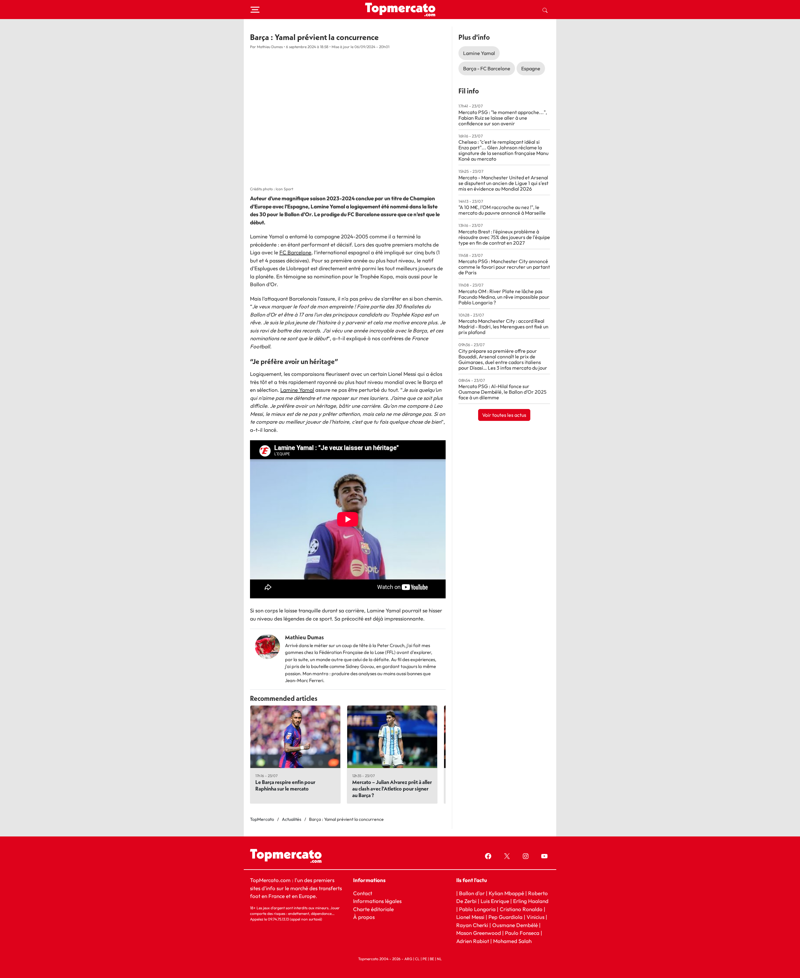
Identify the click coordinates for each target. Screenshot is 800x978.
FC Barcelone (295, 252)
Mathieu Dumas (304, 637)
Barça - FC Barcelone (486, 68)
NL (439, 958)
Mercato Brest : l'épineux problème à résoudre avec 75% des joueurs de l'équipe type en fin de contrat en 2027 (504, 237)
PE (424, 958)
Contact (362, 893)
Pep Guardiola (505, 917)
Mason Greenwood (479, 933)
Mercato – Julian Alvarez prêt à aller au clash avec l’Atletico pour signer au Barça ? (392, 788)
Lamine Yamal (297, 390)
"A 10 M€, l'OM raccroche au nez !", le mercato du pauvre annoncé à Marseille (502, 210)
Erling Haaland (530, 901)
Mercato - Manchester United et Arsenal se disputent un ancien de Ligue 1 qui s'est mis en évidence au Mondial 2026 (503, 183)
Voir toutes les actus (504, 415)
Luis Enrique (495, 901)
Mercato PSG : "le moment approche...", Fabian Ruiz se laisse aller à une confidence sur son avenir (502, 117)
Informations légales (377, 901)
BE (432, 958)
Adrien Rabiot (472, 940)
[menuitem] (545, 9)
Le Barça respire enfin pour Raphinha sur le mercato (285, 785)
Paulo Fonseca (522, 933)
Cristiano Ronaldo (521, 909)
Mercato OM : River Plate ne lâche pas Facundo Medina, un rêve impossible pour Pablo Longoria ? (503, 296)
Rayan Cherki (472, 924)
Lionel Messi (470, 917)
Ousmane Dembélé (515, 924)
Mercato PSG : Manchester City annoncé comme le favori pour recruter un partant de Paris (504, 266)
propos (366, 917)
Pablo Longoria (477, 909)
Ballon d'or (472, 893)
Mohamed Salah (512, 940)
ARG (408, 958)
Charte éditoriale (373, 909)
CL (417, 958)
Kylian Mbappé (506, 893)
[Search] (545, 9)
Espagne (530, 68)
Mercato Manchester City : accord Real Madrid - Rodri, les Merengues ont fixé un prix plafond (503, 326)
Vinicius (535, 917)
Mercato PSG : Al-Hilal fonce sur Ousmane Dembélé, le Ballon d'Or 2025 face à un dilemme (502, 391)
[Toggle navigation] (255, 10)
